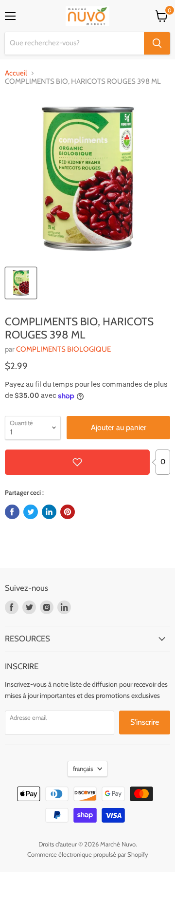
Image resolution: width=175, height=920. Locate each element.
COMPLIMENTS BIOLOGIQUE (63, 349)
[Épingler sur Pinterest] (67, 512)
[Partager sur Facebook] (12, 512)
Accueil (16, 73)
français (83, 768)
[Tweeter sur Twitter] (30, 512)
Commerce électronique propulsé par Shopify (87, 854)
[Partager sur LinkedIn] (49, 512)
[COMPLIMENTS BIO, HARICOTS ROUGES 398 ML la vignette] (20, 283)
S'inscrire (144, 722)
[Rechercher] (157, 43)
